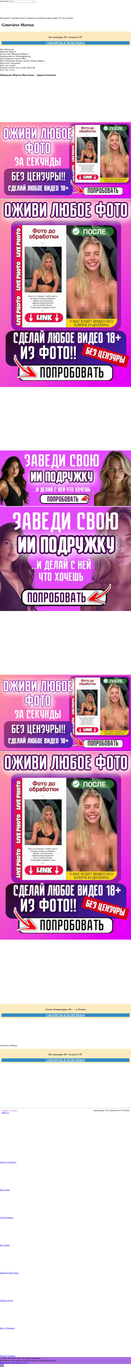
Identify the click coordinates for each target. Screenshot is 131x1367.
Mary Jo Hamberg (7, 1328)
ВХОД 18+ (9, 14)
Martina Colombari (7, 1356)
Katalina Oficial (6, 1300)
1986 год (5, 1113)
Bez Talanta (5, 1245)
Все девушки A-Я (19, 1363)
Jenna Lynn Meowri (8, 1162)
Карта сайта (5, 1363)
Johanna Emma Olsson (9, 1273)
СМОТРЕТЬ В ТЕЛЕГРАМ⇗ (65, 42)
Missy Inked (5, 1190)
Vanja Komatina (6, 1218)
